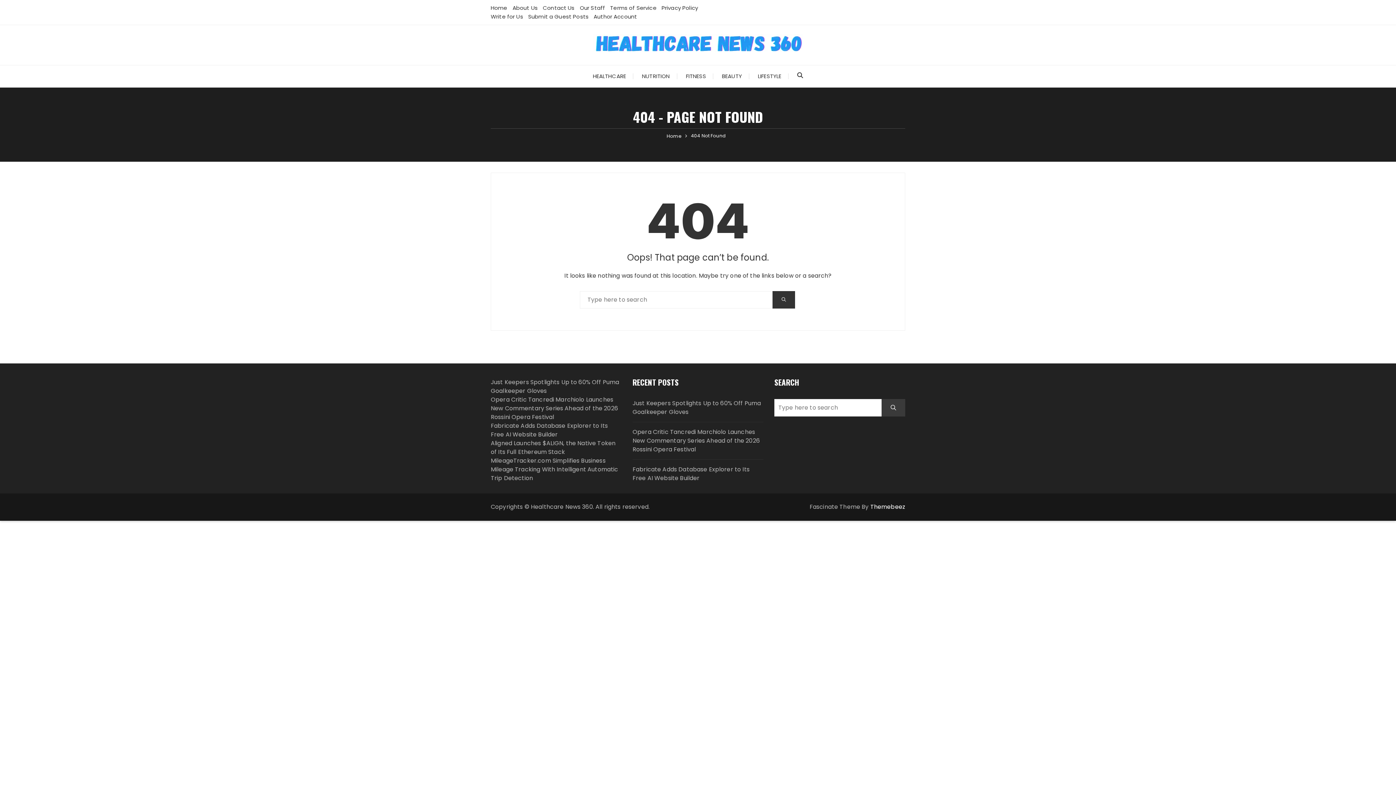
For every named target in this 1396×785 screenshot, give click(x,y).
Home (499, 8)
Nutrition (656, 76)
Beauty (732, 76)
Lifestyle (769, 76)
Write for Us (507, 16)
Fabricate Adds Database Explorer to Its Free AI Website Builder (549, 430)
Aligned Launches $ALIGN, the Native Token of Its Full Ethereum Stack (553, 447)
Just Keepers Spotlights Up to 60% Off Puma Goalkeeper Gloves (697, 407)
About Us (525, 8)
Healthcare (609, 76)
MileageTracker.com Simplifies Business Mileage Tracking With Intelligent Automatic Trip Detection (554, 469)
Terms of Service (633, 8)
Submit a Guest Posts (558, 16)
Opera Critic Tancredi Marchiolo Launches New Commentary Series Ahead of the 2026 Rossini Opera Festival (554, 408)
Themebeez (887, 507)
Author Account (615, 16)
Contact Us (559, 8)
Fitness (696, 76)
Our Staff (592, 8)
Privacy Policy (680, 8)
